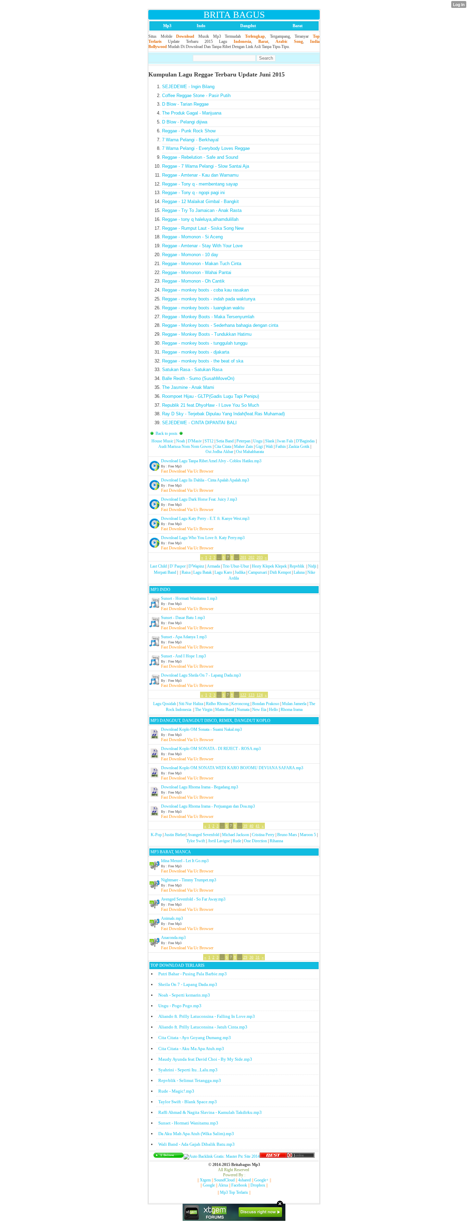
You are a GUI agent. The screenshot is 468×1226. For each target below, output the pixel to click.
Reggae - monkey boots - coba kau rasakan (205, 290)
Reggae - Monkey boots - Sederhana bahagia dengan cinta (220, 325)
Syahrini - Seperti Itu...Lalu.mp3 (188, 1069)
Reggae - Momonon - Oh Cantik (193, 281)
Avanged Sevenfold (203, 834)
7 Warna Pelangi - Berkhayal (190, 139)
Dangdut (248, 25)
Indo (201, 25)
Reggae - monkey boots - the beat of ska (202, 361)
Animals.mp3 (172, 918)
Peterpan (243, 441)
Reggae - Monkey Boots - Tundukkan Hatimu (206, 334)
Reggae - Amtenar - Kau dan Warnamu (200, 175)
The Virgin (203, 709)
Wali (269, 446)
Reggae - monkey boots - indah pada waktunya (208, 298)
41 (258, 826)
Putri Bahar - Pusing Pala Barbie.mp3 (192, 973)
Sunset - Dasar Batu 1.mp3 (183, 617)
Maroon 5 (308, 834)
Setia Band (225, 441)
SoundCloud (224, 1180)
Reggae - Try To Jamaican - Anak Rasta (202, 210)
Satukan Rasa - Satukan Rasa (192, 369)
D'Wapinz (196, 566)
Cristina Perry (263, 834)
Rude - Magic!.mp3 (176, 1091)
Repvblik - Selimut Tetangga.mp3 (189, 1080)
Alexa (223, 1185)
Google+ (261, 1180)
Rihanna (276, 840)
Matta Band (224, 709)
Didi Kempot (280, 572)
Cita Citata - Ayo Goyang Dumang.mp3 (194, 1037)
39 (245, 826)
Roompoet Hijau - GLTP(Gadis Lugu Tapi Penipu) (210, 396)
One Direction (255, 840)
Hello (273, 709)
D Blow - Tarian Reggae (185, 104)
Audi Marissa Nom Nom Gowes (185, 446)
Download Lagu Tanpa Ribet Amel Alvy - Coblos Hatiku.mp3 (211, 461)
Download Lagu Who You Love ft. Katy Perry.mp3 (203, 537)
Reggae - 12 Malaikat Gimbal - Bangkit (200, 201)
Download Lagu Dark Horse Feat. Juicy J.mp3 (199, 499)
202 (251, 557)
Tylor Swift (195, 840)
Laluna (299, 572)
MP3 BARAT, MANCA (170, 851)
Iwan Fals (285, 441)
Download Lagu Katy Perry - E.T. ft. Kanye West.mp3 (205, 518)
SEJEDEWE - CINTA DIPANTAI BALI (199, 422)
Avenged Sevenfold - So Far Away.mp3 (193, 899)
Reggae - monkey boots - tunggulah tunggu (204, 343)
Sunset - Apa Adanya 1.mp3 (184, 636)
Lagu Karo (223, 572)
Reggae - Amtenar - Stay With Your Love (202, 245)
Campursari (257, 572)
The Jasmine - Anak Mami (188, 387)
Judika (240, 572)
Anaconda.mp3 (173, 937)
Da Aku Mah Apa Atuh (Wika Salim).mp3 (196, 1133)
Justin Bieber (175, 834)
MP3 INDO (160, 589)
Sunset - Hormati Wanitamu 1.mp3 (189, 598)
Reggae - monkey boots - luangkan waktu (203, 307)
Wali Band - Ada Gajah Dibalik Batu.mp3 (196, 1144)
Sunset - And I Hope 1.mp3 (183, 656)
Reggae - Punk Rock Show (188, 130)
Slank (269, 441)
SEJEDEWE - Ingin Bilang (188, 86)
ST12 (209, 441)
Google (209, 1185)
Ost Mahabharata (250, 451)
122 (243, 695)
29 (245, 957)
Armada (213, 566)
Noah (180, 441)
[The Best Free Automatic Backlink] (273, 1156)
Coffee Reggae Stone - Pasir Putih (196, 95)
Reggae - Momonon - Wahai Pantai (196, 272)
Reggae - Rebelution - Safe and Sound (200, 157)
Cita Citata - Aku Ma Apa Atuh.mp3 (191, 1048)
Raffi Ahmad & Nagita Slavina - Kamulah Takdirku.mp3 (210, 1112)
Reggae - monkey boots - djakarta (195, 352)
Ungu (257, 441)
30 (251, 957)
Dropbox (257, 1185)
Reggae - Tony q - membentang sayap (200, 184)
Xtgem (205, 1180)
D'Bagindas (305, 441)
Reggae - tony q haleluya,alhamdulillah (200, 219)
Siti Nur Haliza (191, 703)
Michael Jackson (235, 834)
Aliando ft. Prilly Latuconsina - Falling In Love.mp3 (206, 1016)
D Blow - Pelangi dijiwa (184, 121)
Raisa (186, 572)
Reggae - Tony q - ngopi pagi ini (193, 192)
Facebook (239, 1185)
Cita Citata (222, 446)
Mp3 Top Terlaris (234, 1192)
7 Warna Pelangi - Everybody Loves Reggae (206, 148)
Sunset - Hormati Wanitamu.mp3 (188, 1123)
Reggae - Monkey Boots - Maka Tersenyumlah (208, 316)
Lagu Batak (202, 572)
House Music (162, 441)
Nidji (312, 566)
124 (260, 695)
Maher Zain (243, 446)
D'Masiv (195, 441)
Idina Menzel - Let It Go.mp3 (185, 860)
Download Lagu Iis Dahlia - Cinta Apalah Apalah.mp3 (205, 480)
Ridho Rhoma (217, 703)
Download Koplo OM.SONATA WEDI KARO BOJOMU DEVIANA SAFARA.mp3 (232, 767)
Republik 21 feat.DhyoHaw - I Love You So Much (210, 405)
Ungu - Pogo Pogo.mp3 (179, 1005)
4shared (244, 1180)
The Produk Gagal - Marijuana (191, 113)
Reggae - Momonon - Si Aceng (192, 236)
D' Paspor (178, 566)
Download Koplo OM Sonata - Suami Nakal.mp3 (201, 729)
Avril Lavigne (219, 840)
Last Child (158, 566)
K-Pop (156, 834)
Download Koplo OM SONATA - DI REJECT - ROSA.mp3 (211, 748)
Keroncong (240, 703)
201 (243, 557)
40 (251, 826)
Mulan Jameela (294, 703)
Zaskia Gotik (298, 446)
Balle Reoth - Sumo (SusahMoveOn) (198, 378)
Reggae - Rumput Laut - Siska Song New (203, 228)
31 (258, 957)
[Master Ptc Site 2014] (222, 1156)
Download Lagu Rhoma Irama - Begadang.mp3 (199, 787)
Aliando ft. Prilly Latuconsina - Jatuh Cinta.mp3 (202, 1026)
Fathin (280, 446)
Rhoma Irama (292, 709)
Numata (243, 709)
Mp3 (167, 25)
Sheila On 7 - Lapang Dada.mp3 (187, 984)
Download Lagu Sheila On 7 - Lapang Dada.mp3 (201, 675)
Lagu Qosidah (164, 703)
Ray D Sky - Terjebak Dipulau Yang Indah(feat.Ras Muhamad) (223, 413)
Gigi (259, 446)
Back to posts (166, 433)
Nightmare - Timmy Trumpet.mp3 (188, 880)
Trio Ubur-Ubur (236, 566)
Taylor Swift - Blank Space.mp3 (187, 1101)
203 (260, 557)
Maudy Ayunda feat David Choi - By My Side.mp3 (205, 1059)
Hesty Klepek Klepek (269, 566)
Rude (237, 840)
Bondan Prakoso (265, 703)
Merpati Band (165, 572)
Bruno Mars (287, 834)
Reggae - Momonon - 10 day (190, 254)
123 (251, 695)
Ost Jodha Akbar (219, 451)
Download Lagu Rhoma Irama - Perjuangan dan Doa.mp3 (208, 806)
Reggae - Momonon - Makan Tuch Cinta (201, 263)
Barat (298, 25)
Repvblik (297, 566)
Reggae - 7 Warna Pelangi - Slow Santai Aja (205, 166)
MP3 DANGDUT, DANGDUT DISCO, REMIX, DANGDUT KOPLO (210, 720)
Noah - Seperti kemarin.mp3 (184, 995)
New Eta (259, 709)
